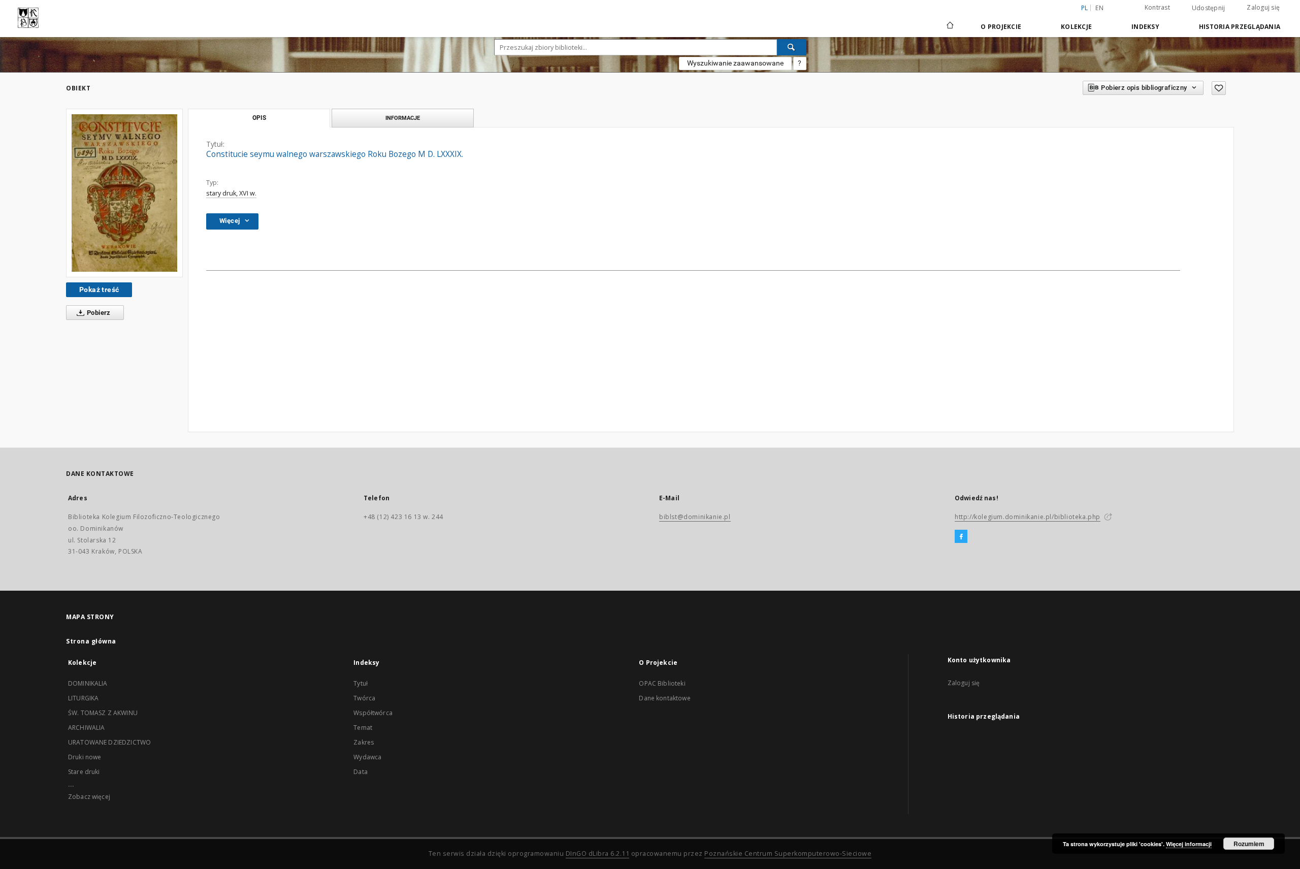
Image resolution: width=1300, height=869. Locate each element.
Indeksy (1145, 26)
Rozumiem (1248, 843)
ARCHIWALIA (86, 727)
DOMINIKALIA (88, 683)
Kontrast (1157, 7)
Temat (362, 727)
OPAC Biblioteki (662, 683)
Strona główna (91, 641)
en (1099, 8)
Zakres (363, 742)
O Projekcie (1001, 26)
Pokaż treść (99, 289)
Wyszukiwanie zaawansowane (735, 63)
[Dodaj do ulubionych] (1219, 88)
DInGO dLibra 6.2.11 (598, 853)
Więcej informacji (1189, 844)
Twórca (364, 698)
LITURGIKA (83, 698)
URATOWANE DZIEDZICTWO (109, 742)
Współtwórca (373, 713)
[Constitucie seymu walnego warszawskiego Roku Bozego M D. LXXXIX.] (124, 193)
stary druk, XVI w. (231, 193)
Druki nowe (85, 757)
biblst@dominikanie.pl (695, 516)
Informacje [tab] (402, 117)
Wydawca (367, 757)
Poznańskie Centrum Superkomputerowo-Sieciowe (787, 853)
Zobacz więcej (89, 796)
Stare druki (84, 771)
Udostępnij (1208, 8)
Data (360, 771)
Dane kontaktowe (664, 698)
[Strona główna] (949, 26)
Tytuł (360, 683)
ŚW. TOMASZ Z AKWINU (103, 713)
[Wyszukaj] (791, 47)
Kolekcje (1076, 26)
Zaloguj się (1263, 7)
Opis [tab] (259, 117)
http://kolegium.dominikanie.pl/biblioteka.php (1027, 516)
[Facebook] (961, 536)
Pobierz (98, 312)
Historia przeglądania (1239, 26)
